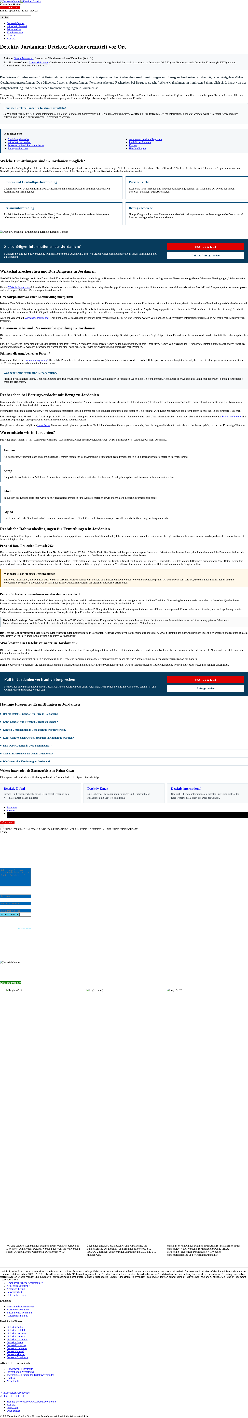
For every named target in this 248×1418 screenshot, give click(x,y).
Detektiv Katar (97, 788)
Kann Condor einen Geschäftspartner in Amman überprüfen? (38, 737)
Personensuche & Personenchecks (26, 145)
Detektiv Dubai (14, 788)
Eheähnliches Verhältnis (19, 1312)
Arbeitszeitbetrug (16, 1289)
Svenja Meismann (23, 58)
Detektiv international (186, 788)
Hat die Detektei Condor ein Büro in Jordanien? (30, 713)
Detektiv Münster (16, 1354)
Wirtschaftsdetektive (19, 287)
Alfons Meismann (38, 62)
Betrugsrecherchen (18, 148)
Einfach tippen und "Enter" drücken (19, 10)
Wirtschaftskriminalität (36, 317)
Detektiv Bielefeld (16, 1330)
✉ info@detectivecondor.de (15, 1392)
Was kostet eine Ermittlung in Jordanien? (26, 761)
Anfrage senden (206, 688)
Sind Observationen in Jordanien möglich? (27, 745)
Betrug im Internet (231, 416)
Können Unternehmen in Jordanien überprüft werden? (34, 729)
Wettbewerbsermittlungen (20, 1306)
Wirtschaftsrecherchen (19, 142)
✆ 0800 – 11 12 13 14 (12, 1395)
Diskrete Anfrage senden (205, 255)
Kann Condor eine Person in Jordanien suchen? (30, 721)
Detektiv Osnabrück (17, 1357)
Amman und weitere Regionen (145, 139)
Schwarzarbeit (14, 1292)
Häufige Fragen (137, 148)
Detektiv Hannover (17, 1348)
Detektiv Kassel (15, 1351)
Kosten (133, 145)
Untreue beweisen (16, 1295)
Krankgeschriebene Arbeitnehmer (25, 1282)
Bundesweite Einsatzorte (20, 1368)
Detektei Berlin (15, 1327)
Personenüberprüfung (36, 360)
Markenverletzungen (18, 1309)
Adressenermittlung (17, 1315)
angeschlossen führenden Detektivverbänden (30, 1374)
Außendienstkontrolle (18, 1285)
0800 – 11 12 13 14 (205, 246)
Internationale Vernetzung (20, 1371)
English (11, 1378)
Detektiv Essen (15, 1342)
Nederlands (13, 1381)
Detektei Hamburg (16, 1345)
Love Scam (43, 425)
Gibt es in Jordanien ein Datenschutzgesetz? (28, 753)
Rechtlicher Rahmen (140, 142)
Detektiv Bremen (16, 1336)
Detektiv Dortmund (17, 1339)
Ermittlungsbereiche (18, 139)
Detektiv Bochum (16, 1333)
